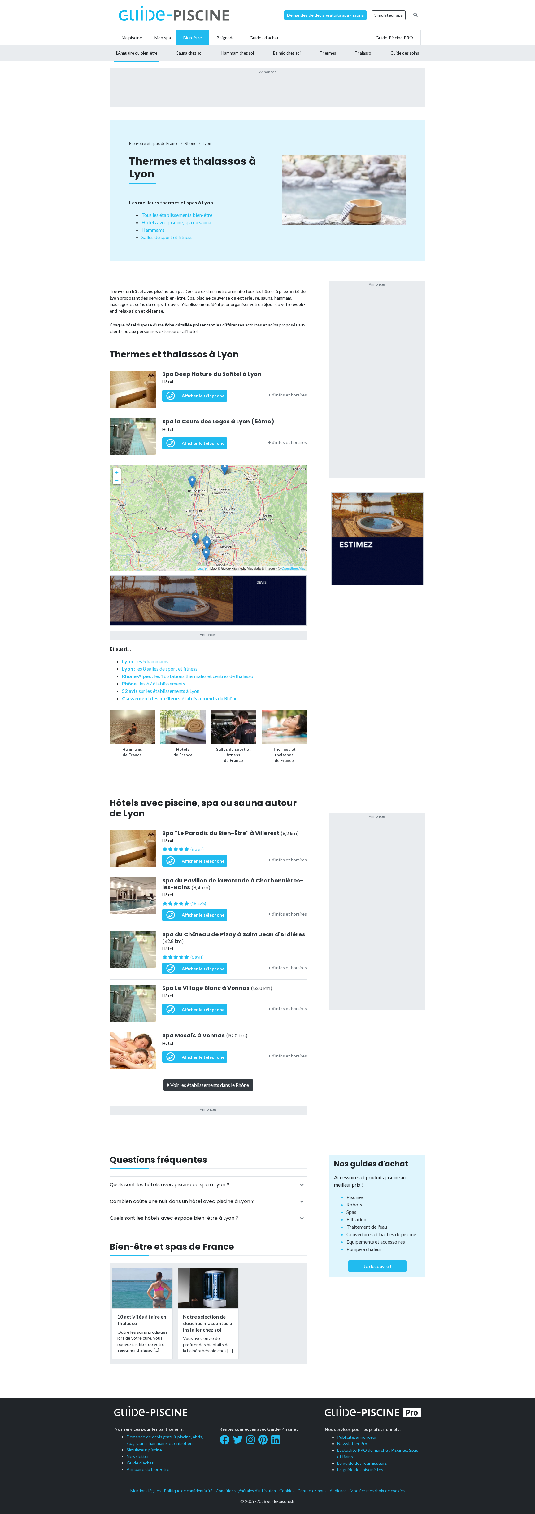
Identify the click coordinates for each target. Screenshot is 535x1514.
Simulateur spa (388, 15)
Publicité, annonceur (357, 1437)
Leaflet (202, 568)
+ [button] (117, 472)
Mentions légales (145, 1490)
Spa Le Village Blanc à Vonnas (217, 988)
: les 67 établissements (153, 683)
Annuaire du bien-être (148, 1469)
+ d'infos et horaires (287, 394)
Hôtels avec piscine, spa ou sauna (176, 222)
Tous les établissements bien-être (176, 215)
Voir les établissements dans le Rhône (209, 1085)
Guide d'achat (140, 1462)
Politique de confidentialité (188, 1490)
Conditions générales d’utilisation (246, 1490)
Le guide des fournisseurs (362, 1463)
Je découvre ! (377, 1266)
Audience (338, 1490)
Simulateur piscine (144, 1449)
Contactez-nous (312, 1490)
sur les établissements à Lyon (160, 691)
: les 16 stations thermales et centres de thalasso (187, 676)
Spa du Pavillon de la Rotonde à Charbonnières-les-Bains (232, 883)
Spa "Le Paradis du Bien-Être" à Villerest (230, 833)
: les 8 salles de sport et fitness (160, 669)
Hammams (153, 230)
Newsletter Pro (352, 1443)
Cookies (286, 1490)
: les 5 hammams (145, 661)
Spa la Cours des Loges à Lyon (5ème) (218, 421)
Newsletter (138, 1456)
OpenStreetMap (293, 568)
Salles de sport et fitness (167, 237)
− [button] (117, 480)
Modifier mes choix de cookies (377, 1490)
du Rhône (179, 698)
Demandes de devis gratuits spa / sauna (325, 15)
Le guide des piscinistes (360, 1469)
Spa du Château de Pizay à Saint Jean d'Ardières (233, 937)
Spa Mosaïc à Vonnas (205, 1035)
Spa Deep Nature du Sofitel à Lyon (211, 374)
